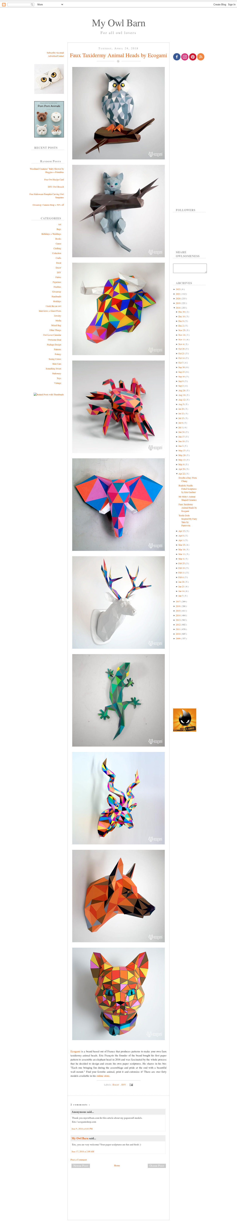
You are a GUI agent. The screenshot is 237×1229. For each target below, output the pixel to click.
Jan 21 (181, 586)
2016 (178, 606)
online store (103, 1076)
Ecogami (75, 1051)
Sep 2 (181, 385)
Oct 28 (181, 348)
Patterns (57, 349)
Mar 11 (182, 554)
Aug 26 (182, 390)
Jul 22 (181, 413)
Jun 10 (181, 441)
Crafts (58, 257)
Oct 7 (181, 362)
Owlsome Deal (54, 339)
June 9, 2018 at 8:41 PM (82, 1128)
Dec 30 (181, 311)
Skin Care (56, 363)
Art (59, 224)
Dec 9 (181, 320)
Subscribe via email (55, 52)
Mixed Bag (56, 325)
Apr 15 (181, 530)
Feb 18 (181, 567)
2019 (178, 303)
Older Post (157, 1165)
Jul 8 (180, 422)
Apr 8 (181, 535)
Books (58, 238)
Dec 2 (181, 325)
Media (58, 320)
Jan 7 (181, 595)
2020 (178, 298)
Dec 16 (181, 316)
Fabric (58, 277)
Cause (58, 243)
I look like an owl (53, 305)
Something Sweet (53, 368)
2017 (178, 601)
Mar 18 (182, 549)
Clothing (57, 248)
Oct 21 (181, 353)
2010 (178, 633)
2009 (178, 638)
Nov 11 (182, 339)
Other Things (55, 330)
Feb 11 (181, 572)
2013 (178, 619)
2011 (178, 629)
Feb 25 (181, 563)
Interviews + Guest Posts (50, 310)
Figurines (57, 281)
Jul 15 (181, 418)
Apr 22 (181, 473)
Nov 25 (182, 330)
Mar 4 (181, 558)
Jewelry (57, 315)
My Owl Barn (118, 22)
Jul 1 (180, 427)
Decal (58, 262)
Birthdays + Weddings (51, 233)
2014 (178, 615)
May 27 (182, 450)
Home (117, 1165)
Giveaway (56, 291)
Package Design (54, 344)
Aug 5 (181, 404)
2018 (178, 307)
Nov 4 (181, 344)
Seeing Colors (55, 358)
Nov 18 (182, 334)
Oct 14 (181, 357)
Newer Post (80, 1165)
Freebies (57, 286)
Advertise (52, 55)
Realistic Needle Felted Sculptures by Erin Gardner (188, 489)
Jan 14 (181, 591)
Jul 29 (181, 408)
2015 (178, 610)
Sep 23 (181, 371)
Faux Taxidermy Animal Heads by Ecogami (118, 55)
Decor (58, 267)
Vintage (57, 382)
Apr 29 (181, 468)
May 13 (182, 459)
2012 (178, 624)
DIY (59, 272)
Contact (60, 55)
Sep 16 (181, 376)
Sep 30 (181, 367)
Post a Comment (79, 1159)
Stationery (56, 373)
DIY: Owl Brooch (56, 186)
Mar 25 (182, 544)
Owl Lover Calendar (52, 334)
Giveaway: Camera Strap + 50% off (48, 204)
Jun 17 (181, 436)
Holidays (57, 301)
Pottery (58, 354)
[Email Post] (130, 1084)
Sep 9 (181, 381)
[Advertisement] (118, 1183)
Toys (59, 378)
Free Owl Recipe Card (54, 179)
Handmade (56, 296)
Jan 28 (181, 581)
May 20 (182, 455)
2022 (178, 289)
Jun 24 (181, 431)
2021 (178, 293)
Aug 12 (182, 399)
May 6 (181, 464)
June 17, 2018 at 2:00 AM (83, 1151)
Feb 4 (181, 577)
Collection (56, 253)
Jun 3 (181, 445)
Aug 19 (182, 394)
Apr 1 (181, 540)
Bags (59, 229)
